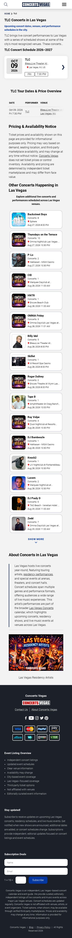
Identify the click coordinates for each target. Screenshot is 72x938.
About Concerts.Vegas (44, 709)
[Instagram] (37, 718)
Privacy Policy (43, 927)
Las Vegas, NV (48, 113)
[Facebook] (26, 718)
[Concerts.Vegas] (36, 703)
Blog (31, 927)
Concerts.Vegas (48, 155)
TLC (27, 111)
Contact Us (21, 709)
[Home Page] (36, 4)
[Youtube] (31, 718)
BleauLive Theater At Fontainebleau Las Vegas (38, 63)
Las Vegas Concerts (41, 608)
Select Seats (63, 61)
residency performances (38, 574)
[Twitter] (42, 718)
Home (7, 13)
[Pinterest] (46, 718)
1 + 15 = (8, 880)
